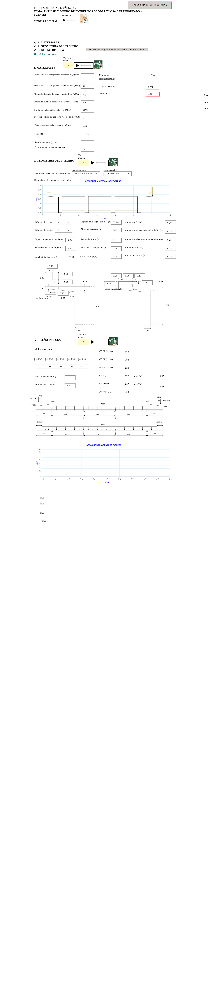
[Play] (64, 20)
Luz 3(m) (60, 359)
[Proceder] (68, 65)
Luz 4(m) (71, 359)
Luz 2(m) (49, 359)
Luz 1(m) (38, 359)
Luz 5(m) (82, 359)
